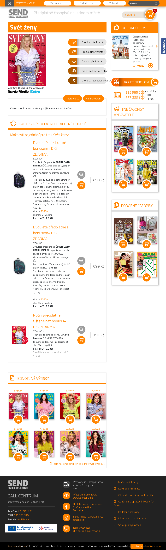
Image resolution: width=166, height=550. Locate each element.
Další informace (154, 546)
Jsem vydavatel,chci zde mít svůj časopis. (86, 529)
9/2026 (18, 391)
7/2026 (70, 391)
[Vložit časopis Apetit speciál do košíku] (146, 152)
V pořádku (137, 546)
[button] (87, 42)
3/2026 (70, 429)
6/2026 (96, 391)
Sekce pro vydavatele (129, 525)
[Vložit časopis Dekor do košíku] (123, 244)
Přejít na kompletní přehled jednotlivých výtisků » (78, 464)
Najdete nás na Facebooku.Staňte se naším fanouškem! (87, 507)
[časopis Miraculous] (123, 138)
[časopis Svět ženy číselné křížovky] (147, 264)
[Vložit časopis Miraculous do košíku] (123, 152)
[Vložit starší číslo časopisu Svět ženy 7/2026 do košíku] (70, 406)
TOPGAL (45, 211)
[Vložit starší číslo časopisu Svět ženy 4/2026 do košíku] (44, 443)
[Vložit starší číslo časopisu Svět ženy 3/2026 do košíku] (70, 443)
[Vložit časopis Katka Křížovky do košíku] (123, 184)
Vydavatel (113, 3)
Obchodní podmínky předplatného (136, 495)
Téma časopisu (57, 3)
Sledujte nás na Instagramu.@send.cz (88, 518)
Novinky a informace (129, 488)
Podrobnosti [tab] (72, 98)
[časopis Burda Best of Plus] (147, 172)
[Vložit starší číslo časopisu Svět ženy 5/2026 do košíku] (18, 443)
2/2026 (96, 429)
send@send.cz (24, 519)
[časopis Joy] (123, 264)
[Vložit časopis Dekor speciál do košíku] (146, 244)
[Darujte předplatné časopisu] (134, 82)
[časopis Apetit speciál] (147, 138)
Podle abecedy (86, 3)
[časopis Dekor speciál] (147, 230)
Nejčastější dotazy (128, 482)
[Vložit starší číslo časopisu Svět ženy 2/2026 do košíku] (96, 443)
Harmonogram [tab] (93, 98)
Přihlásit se (129, 15)
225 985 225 (135, 92)
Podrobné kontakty (128, 512)
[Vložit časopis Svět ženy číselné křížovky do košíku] (146, 277)
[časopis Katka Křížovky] (123, 171)
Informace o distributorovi (132, 518)
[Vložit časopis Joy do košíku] (123, 277)
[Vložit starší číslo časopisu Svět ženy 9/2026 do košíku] (18, 406)
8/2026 (44, 391)
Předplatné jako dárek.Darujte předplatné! (85, 496)
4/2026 (44, 429)
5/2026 (18, 429)
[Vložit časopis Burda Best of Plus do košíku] (146, 184)
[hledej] (156, 3)
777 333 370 (135, 97)
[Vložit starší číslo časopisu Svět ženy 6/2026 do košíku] (96, 406)
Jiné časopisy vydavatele (129, 112)
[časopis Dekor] (123, 231)
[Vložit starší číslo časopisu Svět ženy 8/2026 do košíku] (44, 406)
